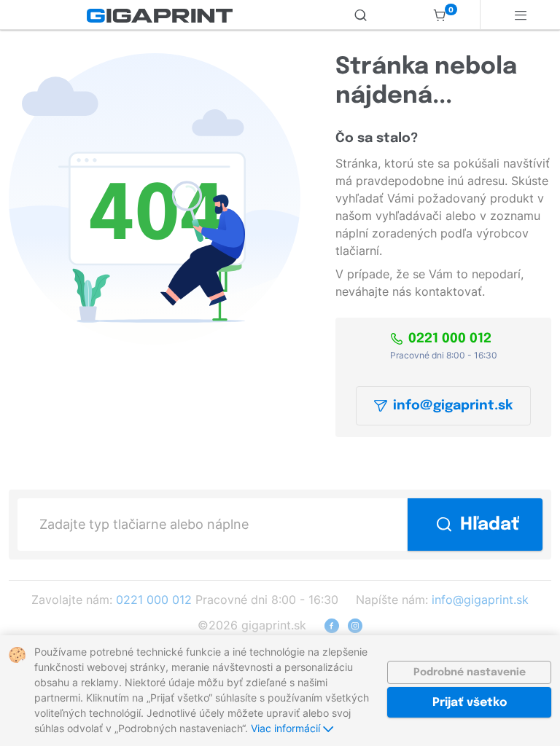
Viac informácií (287, 728)
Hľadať (489, 525)
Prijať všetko (469, 702)
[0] (440, 14)
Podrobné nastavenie (469, 672)
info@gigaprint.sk (453, 405)
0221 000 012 (449, 338)
